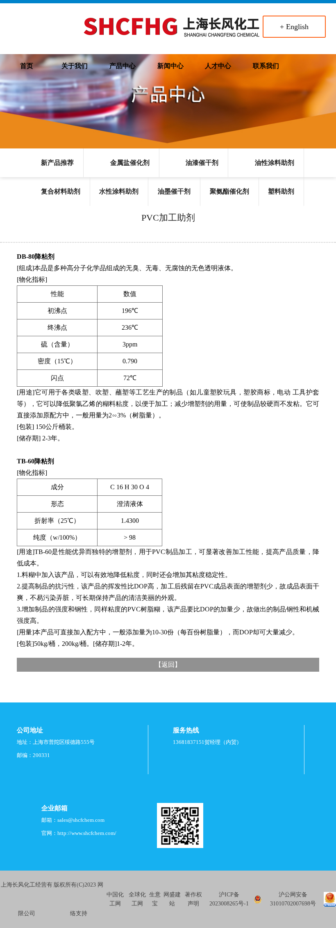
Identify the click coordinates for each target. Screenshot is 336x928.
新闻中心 (170, 65)
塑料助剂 (281, 191)
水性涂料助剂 (118, 191)
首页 (26, 65)
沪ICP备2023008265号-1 (229, 899)
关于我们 (74, 65)
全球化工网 (137, 899)
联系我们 (266, 65)
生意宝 (155, 899)
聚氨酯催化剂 (229, 191)
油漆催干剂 (202, 162)
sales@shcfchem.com (80, 820)
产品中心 (122, 65)
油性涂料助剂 (274, 162)
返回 (168, 664)
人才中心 (218, 65)
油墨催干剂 (174, 191)
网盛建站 (172, 899)
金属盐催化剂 (130, 162)
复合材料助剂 (60, 191)
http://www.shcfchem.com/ (86, 833)
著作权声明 (193, 899)
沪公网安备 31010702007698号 (293, 899)
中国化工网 (115, 899)
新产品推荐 (57, 162)
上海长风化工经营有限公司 (26, 899)
